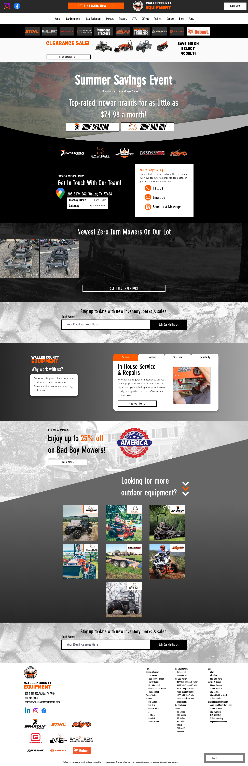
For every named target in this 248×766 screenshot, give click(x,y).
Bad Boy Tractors (181, 678)
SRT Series (181, 715)
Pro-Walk (152, 718)
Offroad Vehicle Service (219, 695)
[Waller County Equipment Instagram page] (35, 710)
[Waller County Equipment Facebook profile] (17, 6)
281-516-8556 (31, 698)
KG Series (181, 711)
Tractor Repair (153, 682)
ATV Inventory (215, 711)
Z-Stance (151, 715)
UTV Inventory (215, 715)
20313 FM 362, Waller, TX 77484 (40, 693)
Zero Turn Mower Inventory (221, 705)
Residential (181, 672)
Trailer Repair (153, 692)
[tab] (125, 357)
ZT (149, 711)
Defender (180, 731)
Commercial (182, 675)
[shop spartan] (92, 127)
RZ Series (181, 721)
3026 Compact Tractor (185, 688)
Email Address (68, 316)
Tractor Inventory (216, 708)
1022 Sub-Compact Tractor (187, 682)
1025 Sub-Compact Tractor (187, 685)
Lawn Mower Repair (156, 678)
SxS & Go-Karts (216, 678)
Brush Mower (153, 721)
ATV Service (214, 692)
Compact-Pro (153, 708)
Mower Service (216, 685)
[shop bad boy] (147, 126)
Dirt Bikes (214, 675)
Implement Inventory (218, 721)
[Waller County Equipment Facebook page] (44, 710)
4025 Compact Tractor (185, 692)
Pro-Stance (152, 702)
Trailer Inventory (216, 718)
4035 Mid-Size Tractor (186, 695)
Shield (179, 725)
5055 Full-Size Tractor (185, 698)
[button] (73, 18)
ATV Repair (152, 675)
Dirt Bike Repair (154, 685)
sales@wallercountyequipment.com (42, 702)
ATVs (212, 672)
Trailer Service (216, 698)
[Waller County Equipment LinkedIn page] (27, 710)
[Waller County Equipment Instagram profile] (7, 6)
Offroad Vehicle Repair (157, 688)
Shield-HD (181, 728)
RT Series (181, 718)
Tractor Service (216, 688)
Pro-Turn (151, 705)
